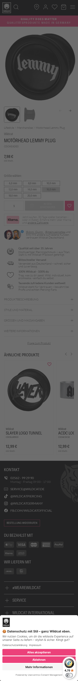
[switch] (69, 675)
